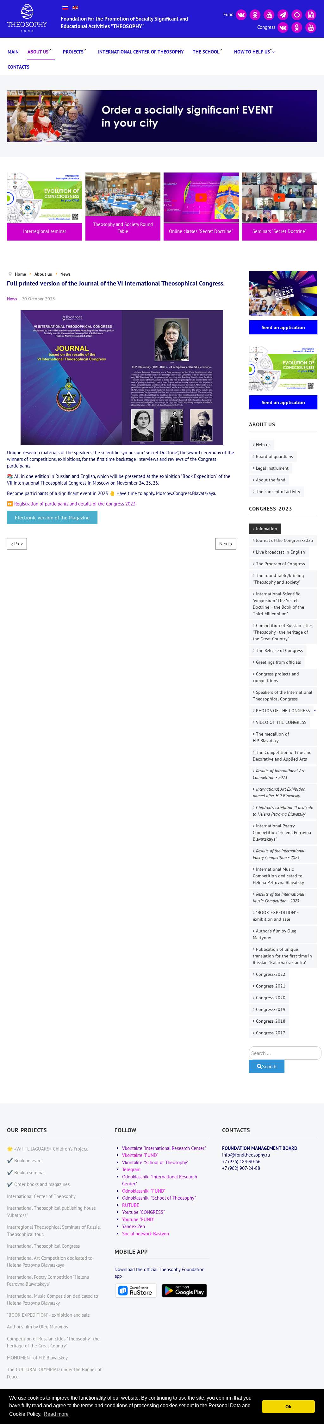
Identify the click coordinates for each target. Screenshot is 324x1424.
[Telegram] (283, 14)
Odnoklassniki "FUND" (143, 1191)
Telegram (131, 1169)
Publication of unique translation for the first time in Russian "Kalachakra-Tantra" (282, 955)
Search (269, 1066)
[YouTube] (269, 14)
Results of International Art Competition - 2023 (278, 774)
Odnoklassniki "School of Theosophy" (159, 1198)
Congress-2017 (270, 1033)
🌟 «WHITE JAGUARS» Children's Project (47, 1149)
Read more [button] (56, 1414)
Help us (263, 445)
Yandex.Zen (133, 1226)
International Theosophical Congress (43, 1246)
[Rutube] (310, 14)
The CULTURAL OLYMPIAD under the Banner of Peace (54, 1373)
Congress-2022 (270, 974)
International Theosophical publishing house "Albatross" (51, 1211)
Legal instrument (272, 468)
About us (38, 52)
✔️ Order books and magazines (38, 1184)
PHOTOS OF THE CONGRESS (283, 710)
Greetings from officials (278, 662)
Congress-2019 (270, 1009)
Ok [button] (288, 1406)
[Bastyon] (296, 14)
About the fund (270, 480)
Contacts (18, 67)
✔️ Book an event (25, 1160)
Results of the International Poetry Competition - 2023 (278, 854)
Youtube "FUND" (138, 1219)
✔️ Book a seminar (26, 1173)
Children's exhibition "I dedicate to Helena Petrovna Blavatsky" (283, 811)
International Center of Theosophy (141, 52)
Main (13, 52)
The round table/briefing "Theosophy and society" (278, 579)
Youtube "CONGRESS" (143, 1212)
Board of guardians (274, 456)
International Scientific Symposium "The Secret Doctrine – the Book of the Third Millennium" (278, 604)
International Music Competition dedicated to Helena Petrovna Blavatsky (278, 875)
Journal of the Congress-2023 (284, 540)
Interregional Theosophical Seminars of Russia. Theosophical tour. (53, 1230)
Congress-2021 (270, 986)
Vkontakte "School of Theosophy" (155, 1162)
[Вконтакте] (241, 14)
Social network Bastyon (145, 1234)
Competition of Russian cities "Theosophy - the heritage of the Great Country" (283, 632)
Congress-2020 (270, 998)
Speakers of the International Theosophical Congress (282, 695)
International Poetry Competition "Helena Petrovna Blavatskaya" (282, 832)
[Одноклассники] (255, 14)
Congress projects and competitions (276, 677)
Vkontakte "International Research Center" (164, 1148)
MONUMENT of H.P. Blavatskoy (37, 1358)
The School (206, 52)
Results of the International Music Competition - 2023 (278, 897)
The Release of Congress (279, 650)
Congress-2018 (270, 1021)
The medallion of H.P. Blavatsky (271, 737)
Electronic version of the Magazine (52, 517)
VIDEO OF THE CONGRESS (281, 722)
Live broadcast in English (280, 552)
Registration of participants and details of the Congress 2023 (74, 504)
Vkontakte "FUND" (140, 1155)
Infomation (266, 528)
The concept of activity (278, 491)
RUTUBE (130, 1205)
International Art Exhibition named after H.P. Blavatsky (279, 792)
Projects (73, 52)
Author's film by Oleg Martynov (274, 934)
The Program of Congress (280, 564)
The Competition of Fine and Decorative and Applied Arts (282, 756)
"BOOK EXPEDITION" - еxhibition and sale (276, 916)
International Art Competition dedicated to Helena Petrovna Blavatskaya (49, 1261)
